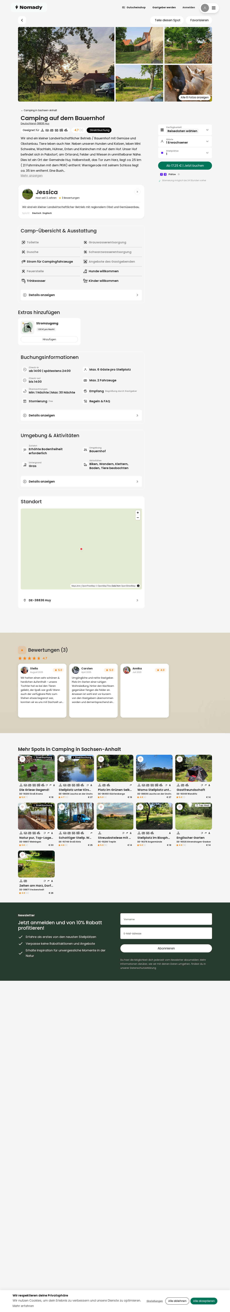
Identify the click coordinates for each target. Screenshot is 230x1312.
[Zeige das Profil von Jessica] (137, 192)
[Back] (22, 20)
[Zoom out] (137, 517)
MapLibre (76, 585)
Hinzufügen (49, 339)
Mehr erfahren (23, 1306)
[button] (81, 549)
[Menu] (209, 8)
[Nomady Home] (28, 7)
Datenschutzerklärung (143, 968)
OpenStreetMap (128, 585)
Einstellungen (155, 1301)
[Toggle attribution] (138, 586)
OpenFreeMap (88, 585)
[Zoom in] (137, 512)
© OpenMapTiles (103, 585)
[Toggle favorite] (22, 759)
